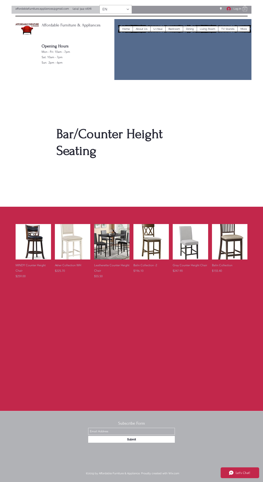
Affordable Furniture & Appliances (71, 25)
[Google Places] (221, 9)
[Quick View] (33, 241)
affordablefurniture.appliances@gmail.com (42, 8)
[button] (245, 8)
